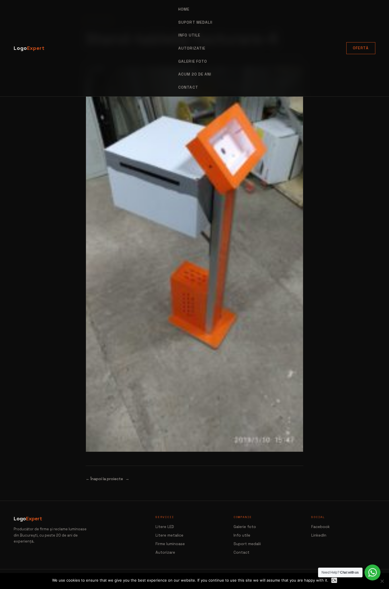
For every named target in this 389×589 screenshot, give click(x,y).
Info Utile (189, 35)
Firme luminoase (170, 543)
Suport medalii (247, 543)
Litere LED (164, 526)
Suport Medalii (195, 22)
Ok (334, 580)
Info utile (242, 535)
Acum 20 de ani (194, 74)
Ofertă (361, 48)
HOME (183, 9)
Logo (29, 48)
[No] (382, 581)
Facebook (320, 526)
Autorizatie (191, 48)
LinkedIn (318, 535)
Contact (188, 87)
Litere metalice (169, 535)
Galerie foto (192, 61)
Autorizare (165, 552)
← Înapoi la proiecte (104, 478)
